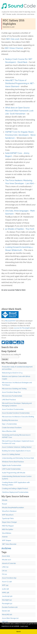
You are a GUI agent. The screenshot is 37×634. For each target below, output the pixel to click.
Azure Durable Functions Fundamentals (16, 413)
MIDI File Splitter (7, 529)
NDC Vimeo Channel (14, 48)
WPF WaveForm (7, 515)
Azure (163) (6, 556)
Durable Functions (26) (10, 607)
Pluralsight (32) (7, 603)
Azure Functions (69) (9, 578)
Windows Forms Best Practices (13, 462)
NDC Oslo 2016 (12, 39)
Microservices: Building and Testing (14, 389)
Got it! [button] (19, 631)
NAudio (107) (6, 560)
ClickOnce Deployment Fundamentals (15, 492)
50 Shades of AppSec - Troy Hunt (19, 229)
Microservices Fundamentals (12, 396)
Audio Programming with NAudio (13, 473)
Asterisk (4, 537)
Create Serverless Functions (12, 427)
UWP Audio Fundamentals (11, 469)
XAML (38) (5, 592)
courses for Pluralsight (22, 328)
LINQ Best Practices (9, 400)
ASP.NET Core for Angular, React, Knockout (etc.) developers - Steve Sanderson (20, 135)
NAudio (4, 500)
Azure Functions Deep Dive (11, 392)
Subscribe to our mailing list (11, 354)
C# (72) (4, 571)
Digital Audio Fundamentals (11, 465)
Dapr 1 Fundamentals (9, 424)
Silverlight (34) (7, 600)
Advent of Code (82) (9, 563)
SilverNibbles (6, 533)
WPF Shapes (6, 540)
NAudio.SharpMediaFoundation (13, 507)
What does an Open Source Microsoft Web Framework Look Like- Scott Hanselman (19, 111)
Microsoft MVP (10, 321)
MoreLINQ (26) (7, 614)
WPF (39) (5, 585)
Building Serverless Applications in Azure (16, 451)
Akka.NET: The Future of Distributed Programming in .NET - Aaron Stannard (20, 83)
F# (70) (4, 574)
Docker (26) (6, 611)
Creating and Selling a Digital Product (15, 488)
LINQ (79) (5, 567)
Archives (6, 548)
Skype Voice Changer (9, 522)
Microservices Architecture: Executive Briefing (18, 417)
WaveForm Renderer (9, 511)
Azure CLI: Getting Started (11, 454)
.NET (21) (5, 622)
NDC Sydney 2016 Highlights (13, 22)
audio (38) (5, 589)
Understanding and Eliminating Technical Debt (18, 458)
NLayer (4, 504)
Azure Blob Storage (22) (10, 618)
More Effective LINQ (9, 431)
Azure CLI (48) (7, 582)
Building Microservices (10, 420)
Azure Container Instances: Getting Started (16, 447)
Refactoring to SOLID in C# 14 (12, 373)
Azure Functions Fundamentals (13, 409)
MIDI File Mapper (8, 526)
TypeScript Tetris (8, 518)
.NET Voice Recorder (9, 544)
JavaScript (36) (7, 596)
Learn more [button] (24, 626)
